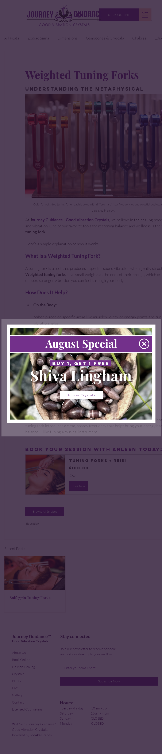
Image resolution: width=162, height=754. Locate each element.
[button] (144, 343)
